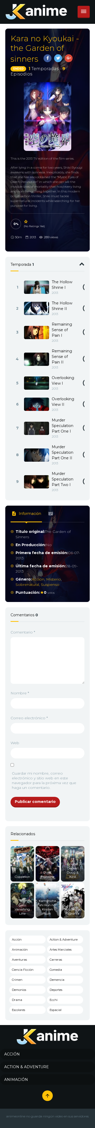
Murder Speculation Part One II (62, 452)
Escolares (18, 1010)
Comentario (23, 632)
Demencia (57, 980)
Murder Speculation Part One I (62, 426)
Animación (20, 949)
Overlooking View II (63, 402)
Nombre (20, 693)
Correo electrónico (29, 718)
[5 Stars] (26, 221)
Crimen (17, 980)
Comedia (56, 970)
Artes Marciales (61, 949)
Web (15, 742)
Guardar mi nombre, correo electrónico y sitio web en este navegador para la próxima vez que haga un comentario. (44, 780)
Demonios (19, 990)
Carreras (56, 959)
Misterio (53, 579)
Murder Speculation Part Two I (62, 479)
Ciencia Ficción (23, 970)
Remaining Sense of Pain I (62, 330)
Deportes (56, 990)
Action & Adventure (64, 939)
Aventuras (19, 959)
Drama (17, 1000)
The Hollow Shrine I (62, 285)
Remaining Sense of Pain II (62, 357)
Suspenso (50, 584)
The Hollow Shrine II (62, 306)
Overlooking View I (63, 380)
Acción (38, 579)
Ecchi (54, 1000)
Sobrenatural (27, 584)
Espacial (55, 1010)
